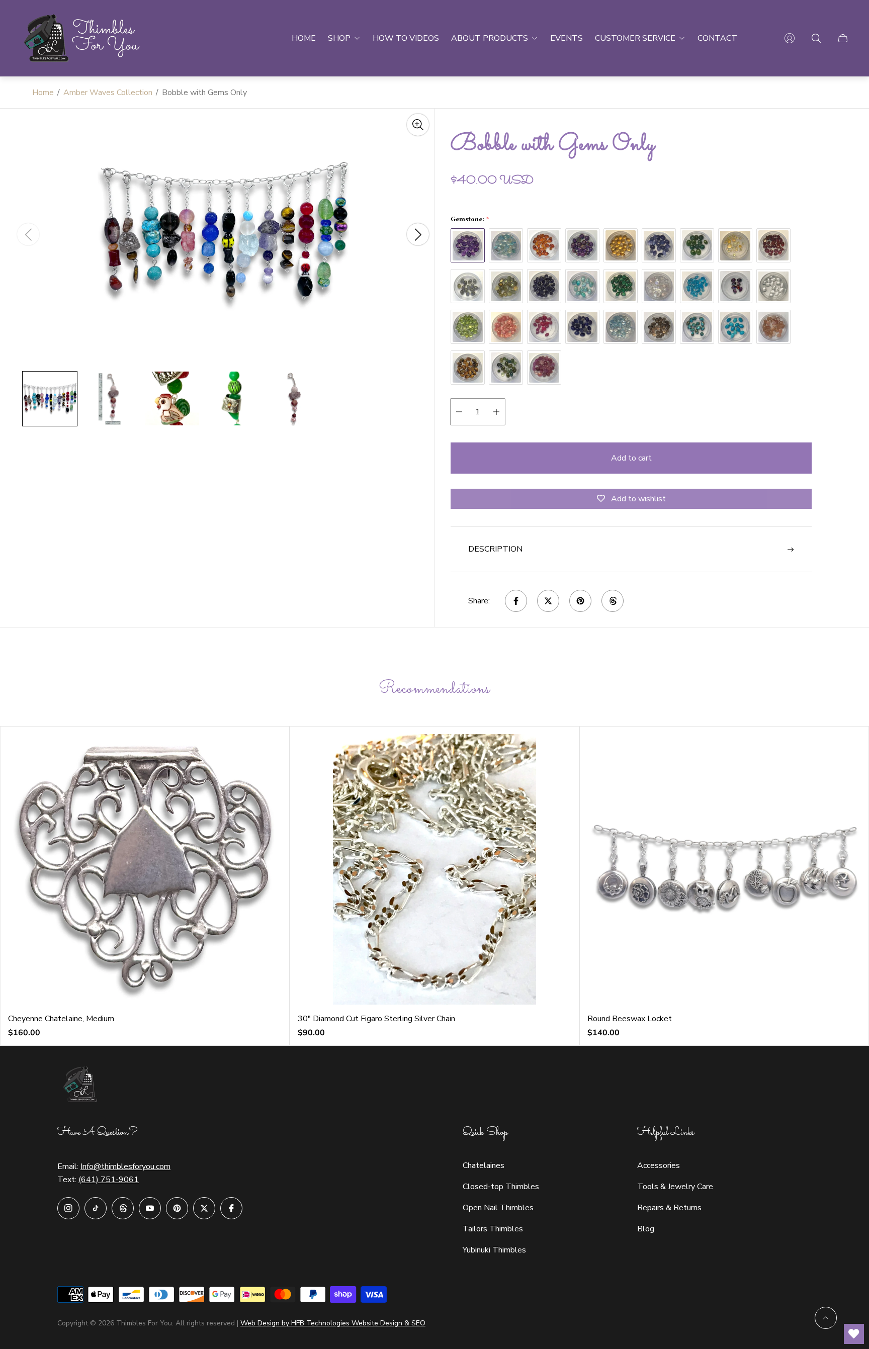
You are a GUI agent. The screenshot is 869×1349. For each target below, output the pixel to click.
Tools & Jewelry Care (675, 1186)
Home (43, 92)
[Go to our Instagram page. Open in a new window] (68, 1208)
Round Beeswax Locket (629, 1018)
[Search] (816, 38)
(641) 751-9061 (108, 1179)
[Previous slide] (28, 234)
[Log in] (789, 38)
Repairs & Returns (669, 1207)
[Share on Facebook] (516, 601)
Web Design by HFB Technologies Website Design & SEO (332, 1323)
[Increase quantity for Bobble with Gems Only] (496, 412)
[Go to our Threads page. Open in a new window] (123, 1208)
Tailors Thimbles (493, 1228)
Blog (645, 1228)
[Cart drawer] (843, 38)
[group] (49, 398)
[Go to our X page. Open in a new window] (204, 1208)
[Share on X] (548, 601)
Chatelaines (483, 1165)
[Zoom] (418, 125)
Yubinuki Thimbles (494, 1249)
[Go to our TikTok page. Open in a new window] (95, 1208)
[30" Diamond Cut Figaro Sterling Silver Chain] (434, 869)
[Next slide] (418, 234)
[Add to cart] (258, 757)
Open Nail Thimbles (498, 1207)
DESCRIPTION (495, 549)
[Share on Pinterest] (580, 601)
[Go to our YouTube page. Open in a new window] (150, 1208)
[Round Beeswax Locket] (724, 869)
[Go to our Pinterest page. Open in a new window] (177, 1208)
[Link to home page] (82, 1085)
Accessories (658, 1165)
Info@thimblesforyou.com (125, 1166)
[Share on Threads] (612, 601)
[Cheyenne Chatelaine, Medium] (145, 869)
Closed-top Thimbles (501, 1186)
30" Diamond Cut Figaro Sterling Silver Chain (376, 1018)
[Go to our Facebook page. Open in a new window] (231, 1208)
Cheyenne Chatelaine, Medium (61, 1018)
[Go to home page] (83, 38)
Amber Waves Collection (107, 92)
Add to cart (631, 458)
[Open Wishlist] (854, 1334)
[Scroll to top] (826, 1318)
